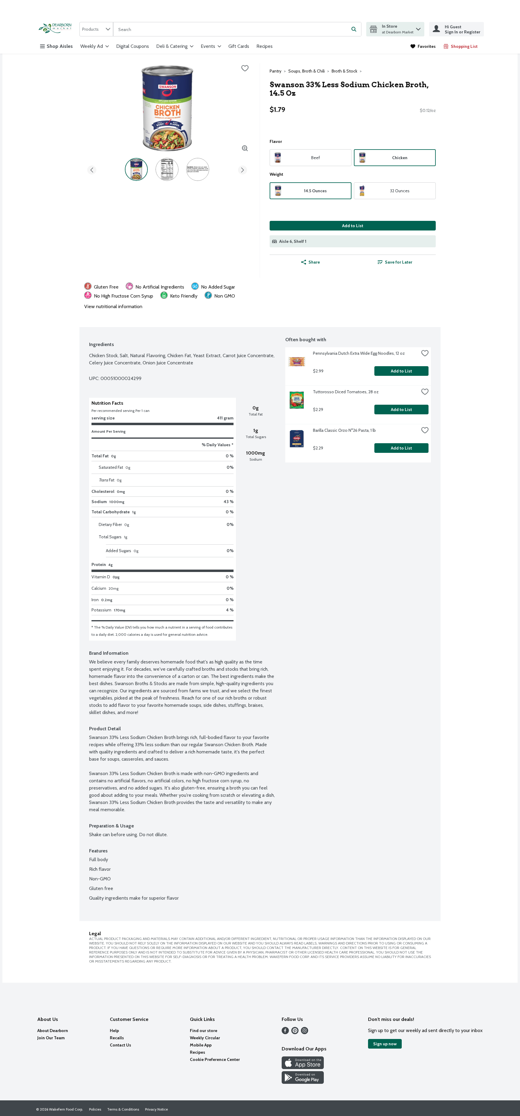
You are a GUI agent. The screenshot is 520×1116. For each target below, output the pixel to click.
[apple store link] (303, 1067)
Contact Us (120, 1045)
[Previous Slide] (91, 168)
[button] (418, 27)
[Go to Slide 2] (167, 169)
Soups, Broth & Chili (306, 71)
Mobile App (201, 1045)
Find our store (203, 1030)
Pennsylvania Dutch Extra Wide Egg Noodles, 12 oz (359, 353)
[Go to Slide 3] (198, 169)
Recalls (117, 1037)
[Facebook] (285, 1032)
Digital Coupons (132, 46)
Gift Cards (238, 46)
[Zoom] (244, 148)
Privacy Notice (156, 1109)
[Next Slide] (242, 168)
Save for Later (398, 262)
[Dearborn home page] (56, 29)
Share (314, 262)
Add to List (352, 225)
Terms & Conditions (123, 1109)
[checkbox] (245, 68)
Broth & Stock (344, 71)
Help (114, 1030)
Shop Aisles (60, 46)
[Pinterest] (295, 1032)
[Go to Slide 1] (136, 169)
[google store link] (303, 1082)
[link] (423, 46)
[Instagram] (304, 1032)
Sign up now (385, 1043)
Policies (95, 1109)
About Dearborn (52, 1030)
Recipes (264, 46)
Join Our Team (51, 1037)
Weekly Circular (205, 1037)
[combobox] (96, 29)
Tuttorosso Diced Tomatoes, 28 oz (346, 391)
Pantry (275, 71)
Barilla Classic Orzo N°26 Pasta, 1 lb (344, 430)
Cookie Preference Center (215, 1059)
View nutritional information (113, 306)
